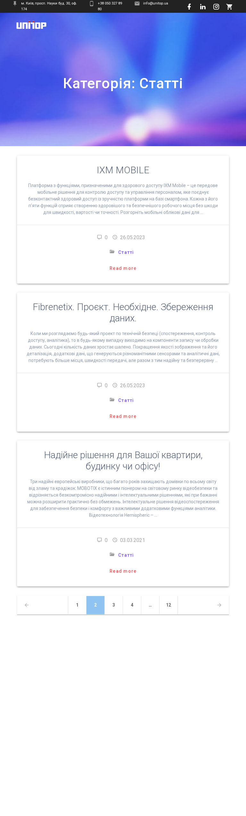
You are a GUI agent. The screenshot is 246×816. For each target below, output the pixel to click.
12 (171, 605)
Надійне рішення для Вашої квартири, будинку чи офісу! (123, 461)
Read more (123, 268)
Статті (126, 252)
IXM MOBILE (123, 170)
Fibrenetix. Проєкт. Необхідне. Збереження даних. (123, 313)
